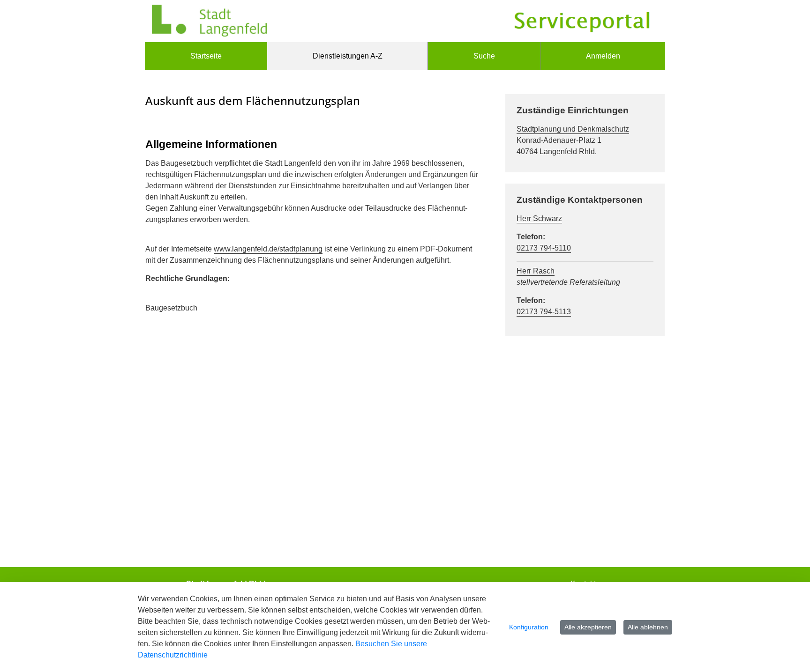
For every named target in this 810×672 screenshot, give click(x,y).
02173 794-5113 (544, 312)
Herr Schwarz (539, 218)
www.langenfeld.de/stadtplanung (268, 249)
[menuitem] (206, 56)
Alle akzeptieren (588, 627)
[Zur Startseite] (209, 21)
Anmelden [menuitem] (603, 56)
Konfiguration (528, 627)
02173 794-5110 (544, 248)
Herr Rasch (536, 271)
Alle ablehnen (648, 627)
